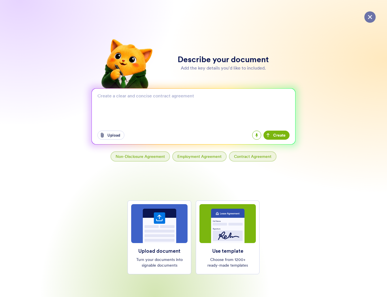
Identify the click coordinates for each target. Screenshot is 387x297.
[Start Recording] (256, 135)
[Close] (370, 17)
